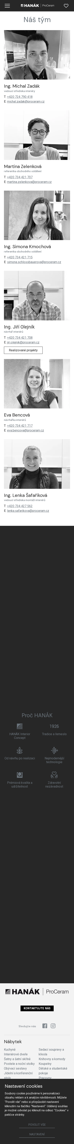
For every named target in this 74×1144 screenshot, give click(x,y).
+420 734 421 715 (20, 257)
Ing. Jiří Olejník (19, 327)
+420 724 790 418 (20, 97)
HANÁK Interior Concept (19, 736)
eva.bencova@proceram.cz (25, 430)
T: (5, 97)
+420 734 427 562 (20, 506)
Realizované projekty (23, 350)
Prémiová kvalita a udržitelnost (19, 784)
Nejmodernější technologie (54, 760)
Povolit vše (37, 1124)
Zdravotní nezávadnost (54, 784)
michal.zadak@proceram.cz (26, 101)
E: (5, 101)
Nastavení (37, 1134)
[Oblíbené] (66, 5)
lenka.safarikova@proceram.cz (28, 511)
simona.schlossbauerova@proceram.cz (34, 262)
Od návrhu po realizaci (20, 758)
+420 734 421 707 (20, 177)
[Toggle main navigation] (7, 6)
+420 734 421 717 (20, 426)
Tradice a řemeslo (54, 734)
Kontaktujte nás (37, 1008)
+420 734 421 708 (20, 338)
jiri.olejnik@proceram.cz (23, 342)
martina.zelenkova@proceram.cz (29, 182)
